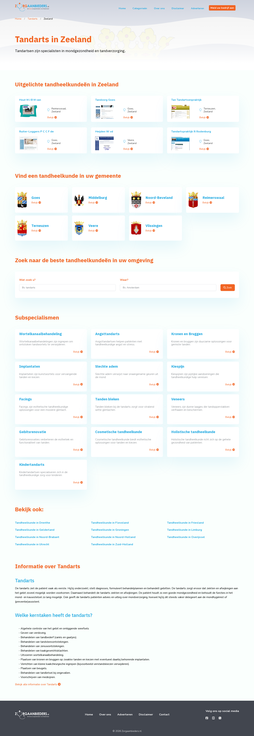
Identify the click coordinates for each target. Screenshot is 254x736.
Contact (164, 714)
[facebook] (207, 718)
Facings (25, 399)
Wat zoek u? (27, 280)
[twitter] (220, 718)
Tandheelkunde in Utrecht (32, 544)
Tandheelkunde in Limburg (184, 530)
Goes (35, 197)
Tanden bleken (107, 399)
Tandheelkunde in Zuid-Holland (112, 544)
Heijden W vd (104, 131)
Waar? (124, 280)
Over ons (159, 8)
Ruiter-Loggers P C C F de (36, 131)
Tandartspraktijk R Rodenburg (191, 131)
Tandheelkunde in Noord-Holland (113, 537)
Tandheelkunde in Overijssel (186, 537)
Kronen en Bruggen (187, 333)
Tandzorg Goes (105, 100)
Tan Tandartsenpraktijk (186, 100)
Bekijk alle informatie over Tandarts (36, 684)
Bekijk (50, 117)
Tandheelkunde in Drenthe (32, 523)
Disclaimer (178, 8)
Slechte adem (106, 366)
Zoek (229, 287)
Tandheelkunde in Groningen (110, 530)
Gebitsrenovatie (32, 431)
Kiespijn (177, 366)
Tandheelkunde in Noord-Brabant (37, 537)
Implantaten (29, 366)
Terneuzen (40, 225)
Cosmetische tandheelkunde (118, 431)
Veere (93, 225)
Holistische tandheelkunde (193, 431)
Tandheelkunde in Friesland (185, 523)
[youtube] (213, 718)
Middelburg (97, 197)
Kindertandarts (31, 464)
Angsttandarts (107, 333)
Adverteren (197, 8)
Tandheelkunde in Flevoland (110, 523)
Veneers (178, 399)
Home (122, 8)
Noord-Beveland (159, 197)
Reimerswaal (213, 197)
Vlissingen (153, 225)
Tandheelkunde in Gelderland (34, 530)
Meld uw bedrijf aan (222, 8)
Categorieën (140, 8)
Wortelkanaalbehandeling (40, 333)
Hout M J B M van (30, 100)
